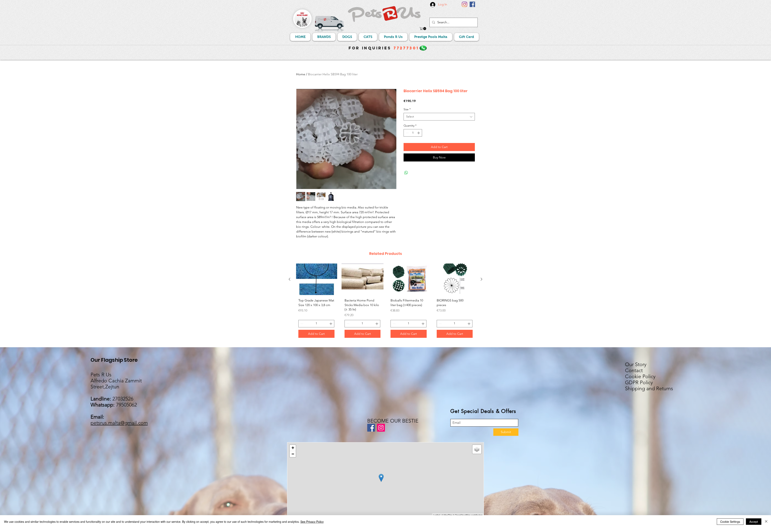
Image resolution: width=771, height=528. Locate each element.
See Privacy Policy (312, 522)
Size (407, 109)
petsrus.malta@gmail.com (119, 423)
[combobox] (439, 117)
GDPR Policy (639, 382)
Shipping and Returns (649, 388)
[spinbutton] (412, 132)
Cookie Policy (640, 376)
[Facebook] (472, 4)
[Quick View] (316, 279)
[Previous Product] (289, 279)
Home (300, 74)
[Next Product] (481, 279)
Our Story (636, 364)
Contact (634, 370)
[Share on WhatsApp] (406, 172)
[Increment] (418, 132)
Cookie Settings (730, 522)
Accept (753, 522)
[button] (423, 28)
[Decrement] (406, 132)
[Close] (766, 521)
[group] (385, 302)
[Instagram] (464, 4)
